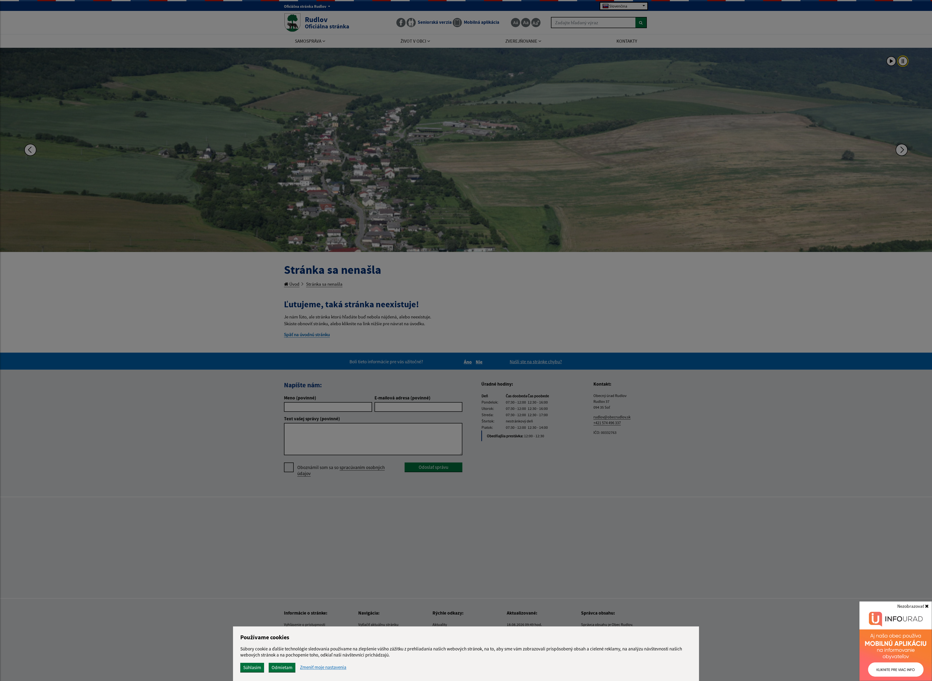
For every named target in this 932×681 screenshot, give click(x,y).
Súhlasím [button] (252, 667)
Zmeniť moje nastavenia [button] (323, 667)
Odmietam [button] (282, 667)
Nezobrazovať (911, 606)
